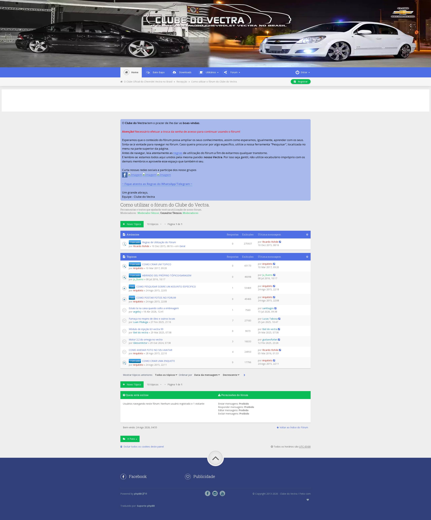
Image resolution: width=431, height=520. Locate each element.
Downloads (185, 72)
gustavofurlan (269, 339)
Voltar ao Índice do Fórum (294, 427)
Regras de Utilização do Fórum (159, 242)
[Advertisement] (215, 100)
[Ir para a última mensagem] (280, 241)
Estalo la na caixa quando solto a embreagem (154, 308)
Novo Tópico (133, 224)
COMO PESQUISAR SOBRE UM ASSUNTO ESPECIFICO (166, 286)
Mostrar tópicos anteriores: (138, 374)
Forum (234, 72)
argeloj (137, 311)
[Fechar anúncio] (308, 122)
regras (177, 153)
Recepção (181, 81)
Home (134, 72)
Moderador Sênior (148, 213)
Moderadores (190, 213)
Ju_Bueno (138, 279)
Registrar (302, 81)
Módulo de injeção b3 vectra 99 (146, 329)
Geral (182, 246)
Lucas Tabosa (270, 318)
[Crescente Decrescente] (230, 375)
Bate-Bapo (159, 72)
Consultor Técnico (171, 213)
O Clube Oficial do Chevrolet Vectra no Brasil (147, 81)
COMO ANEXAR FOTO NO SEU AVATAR (150, 350)
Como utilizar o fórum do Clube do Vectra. (214, 81)
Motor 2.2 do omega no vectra (145, 339)
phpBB (138, 493)
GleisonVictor (140, 342)
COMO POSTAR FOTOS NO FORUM (156, 297)
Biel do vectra (140, 332)
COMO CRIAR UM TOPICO (156, 264)
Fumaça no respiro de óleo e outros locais (152, 318)
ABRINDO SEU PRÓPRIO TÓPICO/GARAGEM (166, 275)
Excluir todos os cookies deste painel (143, 446)
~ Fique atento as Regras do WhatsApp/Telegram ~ (157, 184)
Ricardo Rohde (141, 246)
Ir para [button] (130, 438)
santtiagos (268, 308)
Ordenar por (186, 374)
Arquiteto (138, 268)
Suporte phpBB (146, 505)
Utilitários (211, 72)
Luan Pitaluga (140, 322)
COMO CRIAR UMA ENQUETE (158, 360)
